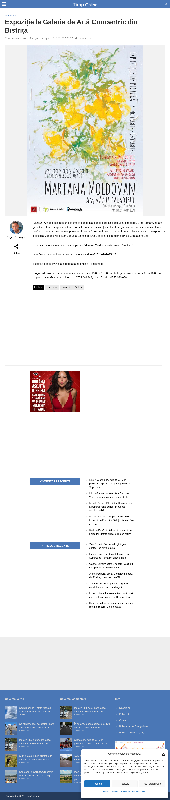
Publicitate (124, 714)
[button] (163, 753)
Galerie (79, 287)
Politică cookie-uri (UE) (131, 732)
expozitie (66, 287)
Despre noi (125, 707)
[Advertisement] (99, 326)
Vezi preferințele (152, 783)
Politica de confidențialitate (133, 791)
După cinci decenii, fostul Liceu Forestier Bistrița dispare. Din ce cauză (111, 520)
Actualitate (10, 15)
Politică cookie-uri (111, 791)
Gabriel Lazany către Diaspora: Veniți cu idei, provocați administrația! (111, 507)
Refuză (125, 783)
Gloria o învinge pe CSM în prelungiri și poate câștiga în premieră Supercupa (109, 483)
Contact (123, 720)
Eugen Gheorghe (41, 38)
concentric (52, 287)
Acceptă (97, 783)
